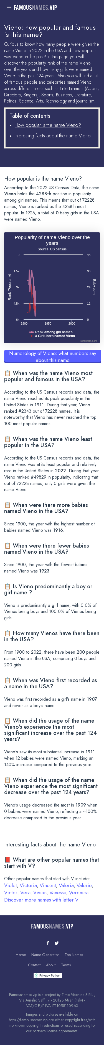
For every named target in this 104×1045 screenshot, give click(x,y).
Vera (25, 892)
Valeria (66, 885)
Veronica (78, 892)
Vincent (48, 885)
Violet (10, 885)
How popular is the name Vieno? (48, 125)
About (50, 965)
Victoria (28, 885)
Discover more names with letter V (41, 899)
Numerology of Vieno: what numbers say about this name (52, 356)
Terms (66, 965)
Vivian (40, 892)
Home (21, 954)
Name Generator (45, 954)
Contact (34, 965)
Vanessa (57, 892)
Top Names (74, 954)
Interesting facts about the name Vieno (53, 135)
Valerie (84, 885)
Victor (10, 892)
